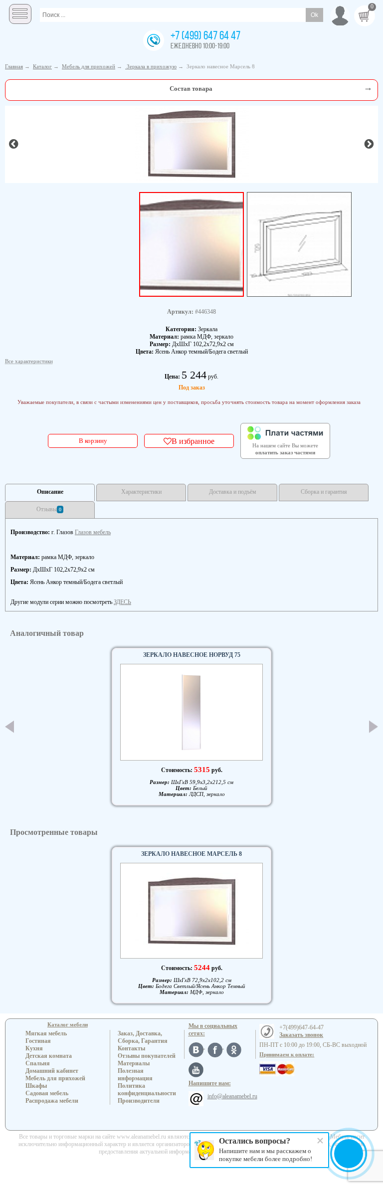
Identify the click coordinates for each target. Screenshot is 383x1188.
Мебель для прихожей (55, 1078)
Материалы (134, 1063)
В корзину (93, 440)
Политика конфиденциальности (147, 1089)
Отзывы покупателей (147, 1055)
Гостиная (38, 1040)
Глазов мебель (93, 532)
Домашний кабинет (51, 1070)
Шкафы (36, 1085)
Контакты (131, 1048)
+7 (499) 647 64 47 (205, 36)
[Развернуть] (368, 87)
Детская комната (48, 1055)
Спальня (37, 1063)
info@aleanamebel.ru (232, 1096)
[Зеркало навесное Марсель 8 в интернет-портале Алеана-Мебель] (192, 143)
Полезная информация (135, 1074)
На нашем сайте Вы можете (285, 449)
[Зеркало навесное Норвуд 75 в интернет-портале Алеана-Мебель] (191, 712)
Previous (9, 726)
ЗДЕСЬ (122, 601)
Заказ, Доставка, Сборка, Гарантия (143, 1037)
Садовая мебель (46, 1093)
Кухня (34, 1048)
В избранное (193, 441)
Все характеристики (29, 361)
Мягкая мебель (46, 1033)
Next (373, 726)
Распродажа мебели (51, 1100)
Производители (139, 1100)
